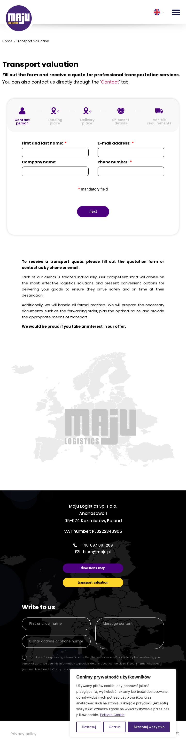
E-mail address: (114, 143)
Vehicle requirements (159, 121)
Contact (110, 82)
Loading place (55, 121)
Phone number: (113, 162)
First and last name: (43, 143)
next (93, 211)
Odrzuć (115, 727)
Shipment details (120, 121)
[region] (123, 703)
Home (7, 41)
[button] (176, 12)
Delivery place (87, 121)
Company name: (39, 162)
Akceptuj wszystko (148, 727)
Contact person (22, 121)
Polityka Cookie (112, 715)
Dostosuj (89, 727)
